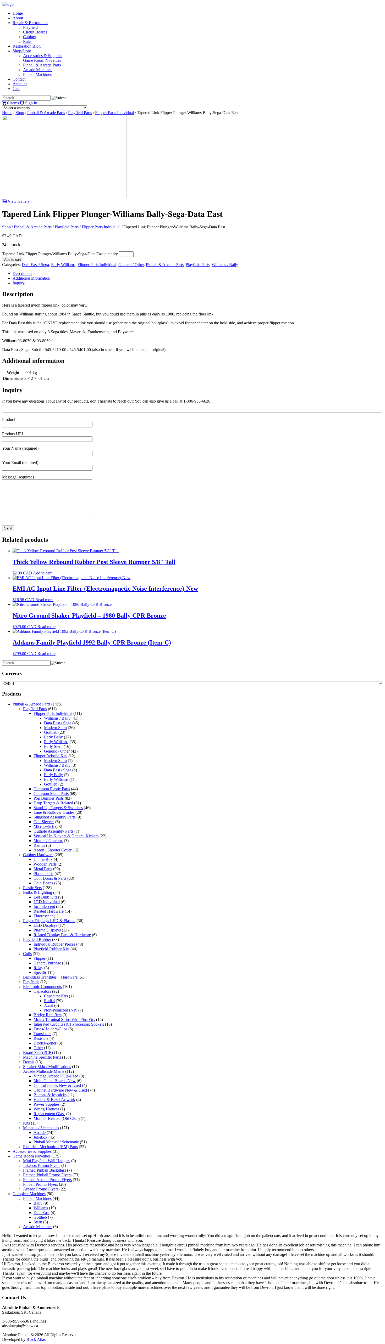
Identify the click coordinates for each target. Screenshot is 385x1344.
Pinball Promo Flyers (40, 1184)
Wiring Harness (46, 1109)
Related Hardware (49, 911)
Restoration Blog (27, 46)
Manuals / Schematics (41, 1128)
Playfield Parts (80, 112)
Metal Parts (43, 869)
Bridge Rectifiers (48, 1015)
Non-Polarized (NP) (60, 1010)
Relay (38, 967)
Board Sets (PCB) (38, 1052)
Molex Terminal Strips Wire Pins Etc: (64, 1019)
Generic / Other (131, 264)
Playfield (30, 27)
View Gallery (18, 201)
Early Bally (53, 737)
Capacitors (42, 991)
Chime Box (43, 859)
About (18, 18)
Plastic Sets (32, 887)
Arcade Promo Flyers (40, 1189)
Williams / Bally (225, 264)
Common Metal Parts (51, 793)
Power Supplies (46, 1104)
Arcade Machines (37, 69)
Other (38, 1048)
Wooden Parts (45, 864)
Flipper (39, 958)
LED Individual (47, 902)
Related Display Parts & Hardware (62, 935)
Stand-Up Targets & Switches (58, 807)
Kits (26, 1123)
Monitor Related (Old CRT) (57, 1118)
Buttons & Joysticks (50, 1095)
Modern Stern (55, 727)
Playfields (31, 982)
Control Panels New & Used (57, 1085)
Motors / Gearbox (48, 840)
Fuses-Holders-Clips (50, 1029)
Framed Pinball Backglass (44, 1170)
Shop (19, 112)
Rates (27, 41)
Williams (41, 1208)
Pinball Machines (37, 74)
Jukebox (40, 1137)
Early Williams (63, 264)
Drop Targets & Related (53, 803)
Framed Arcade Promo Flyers (47, 1179)
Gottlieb (50, 732)
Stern (38, 1222)
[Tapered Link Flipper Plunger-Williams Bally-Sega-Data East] (64, 196)
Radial (49, 1000)
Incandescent (44, 906)
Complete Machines (29, 1193)
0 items (12, 103)
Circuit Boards (35, 32)
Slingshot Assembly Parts (54, 817)
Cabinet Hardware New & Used (60, 1090)
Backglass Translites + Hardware (50, 977)
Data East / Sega (35, 264)
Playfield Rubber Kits (51, 949)
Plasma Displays (47, 930)
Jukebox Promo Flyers (41, 1165)
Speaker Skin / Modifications (47, 1066)
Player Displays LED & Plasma (49, 920)
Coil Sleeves (44, 822)
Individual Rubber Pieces (54, 944)
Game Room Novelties (42, 60)
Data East (42, 1212)
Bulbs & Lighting (37, 892)
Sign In (30, 103)
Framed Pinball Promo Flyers (47, 1175)
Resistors (41, 1038)
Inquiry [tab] (19, 283)
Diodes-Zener (45, 1043)
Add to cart (12, 260)
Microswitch (44, 826)
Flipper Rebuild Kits (50, 756)
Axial (48, 1005)
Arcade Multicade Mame (43, 1071)
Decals (28, 1062)
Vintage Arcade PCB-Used (56, 1076)
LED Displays (45, 925)
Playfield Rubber (37, 939)
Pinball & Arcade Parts (42, 65)
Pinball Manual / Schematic (56, 1142)
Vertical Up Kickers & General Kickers (66, 836)
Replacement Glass (49, 1113)
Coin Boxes (43, 883)
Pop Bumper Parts (49, 798)
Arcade (40, 1132)
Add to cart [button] (42, 573)
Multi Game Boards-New (55, 1080)
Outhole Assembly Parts (53, 831)
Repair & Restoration (30, 22)
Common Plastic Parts (52, 789)
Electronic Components (42, 986)
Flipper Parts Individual (114, 112)
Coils (27, 953)
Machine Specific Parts (42, 1057)
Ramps (39, 845)
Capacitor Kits (56, 996)
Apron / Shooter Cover (53, 850)
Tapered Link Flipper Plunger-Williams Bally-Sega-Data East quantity (60, 254)
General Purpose (47, 963)
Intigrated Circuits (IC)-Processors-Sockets (69, 1024)
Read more (44, 599)
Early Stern (53, 746)
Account (20, 84)
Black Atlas (36, 1339)
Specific (40, 972)
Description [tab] (22, 273)
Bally (38, 1203)
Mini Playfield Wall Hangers (46, 1161)
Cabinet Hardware (38, 854)
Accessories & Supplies (42, 55)
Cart (16, 88)
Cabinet (29, 37)
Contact (19, 79)
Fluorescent (43, 916)
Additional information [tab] (31, 278)
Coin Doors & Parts (50, 878)
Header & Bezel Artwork (54, 1099)
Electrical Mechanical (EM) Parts (50, 1146)
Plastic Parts (43, 873)
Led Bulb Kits (45, 897)
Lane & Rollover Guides (54, 812)
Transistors (42, 1033)
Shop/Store (22, 51)
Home (18, 13)
